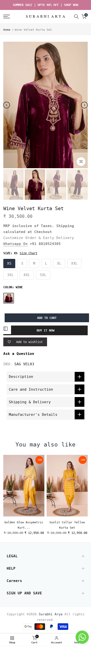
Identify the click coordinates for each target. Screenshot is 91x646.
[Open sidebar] (5, 328)
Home (6, 29)
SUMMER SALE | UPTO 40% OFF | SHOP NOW (45, 5)
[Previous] (6, 105)
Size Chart (28, 253)
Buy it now (45, 330)
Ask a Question (18, 354)
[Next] (84, 105)
